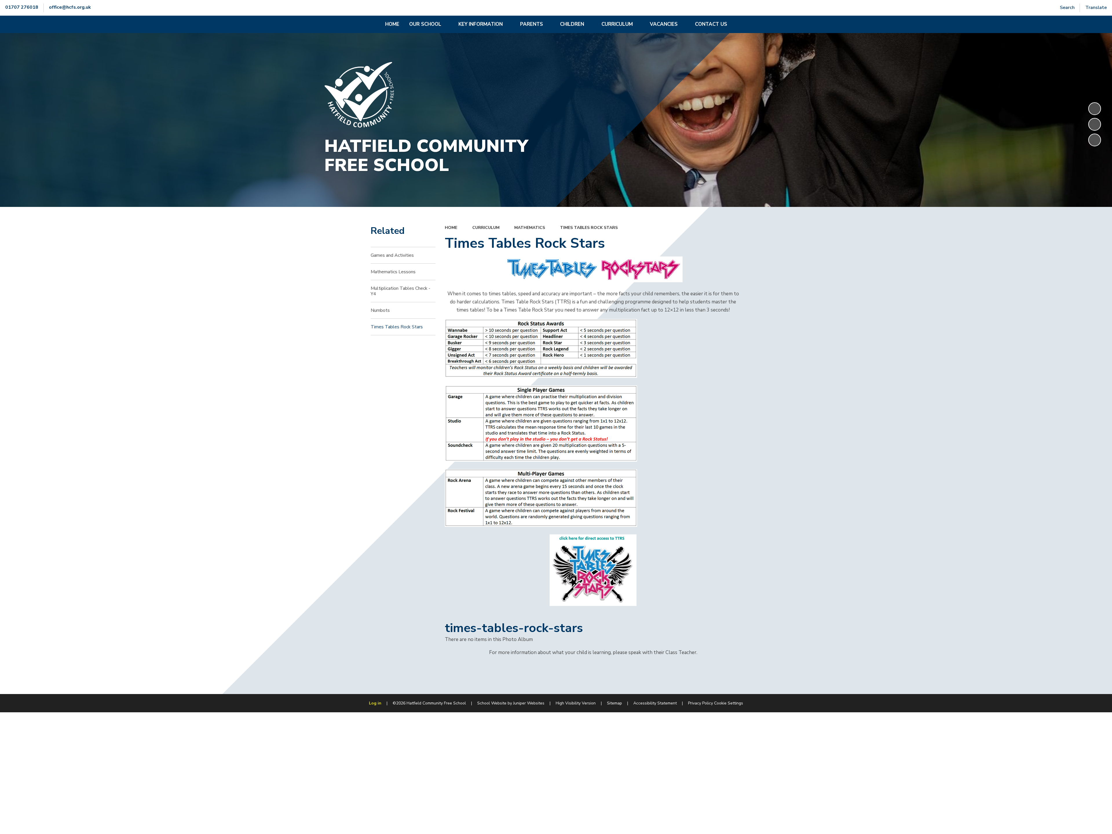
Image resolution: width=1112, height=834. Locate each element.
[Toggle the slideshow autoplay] (1094, 108)
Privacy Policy (700, 703)
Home (451, 227)
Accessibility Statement (655, 703)
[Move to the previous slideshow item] (1094, 124)
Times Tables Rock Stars (589, 227)
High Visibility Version (576, 703)
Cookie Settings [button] (728, 703)
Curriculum (486, 227)
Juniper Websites (528, 703)
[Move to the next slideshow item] (1094, 140)
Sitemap (614, 703)
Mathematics (529, 227)
